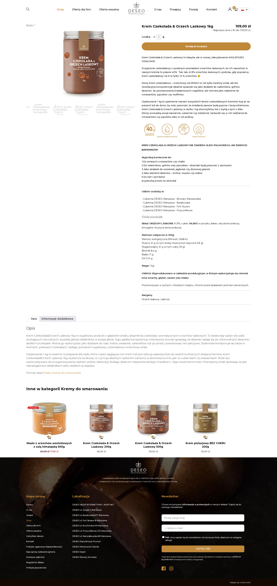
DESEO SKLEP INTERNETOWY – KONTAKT (93, 504)
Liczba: (146, 37)
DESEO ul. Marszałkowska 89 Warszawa (91, 536)
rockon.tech (245, 582)
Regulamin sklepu (35, 562)
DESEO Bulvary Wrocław (84, 557)
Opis (34, 318)
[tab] (34, 319)
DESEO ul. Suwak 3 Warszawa (86, 510)
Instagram (171, 567)
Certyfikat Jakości (35, 536)
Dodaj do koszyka (196, 46)
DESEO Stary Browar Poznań (86, 541)
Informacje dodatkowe (57, 318)
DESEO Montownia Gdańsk (85, 547)
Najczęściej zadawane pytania (40, 552)
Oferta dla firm (81, 9)
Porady (193, 9)
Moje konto (230, 8)
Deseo (29, 504)
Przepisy (175, 9)
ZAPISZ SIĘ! (203, 548)
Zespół (29, 515)
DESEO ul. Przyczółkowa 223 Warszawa (91, 531)
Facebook (164, 567)
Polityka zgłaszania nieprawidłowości (44, 547)
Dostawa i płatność (35, 557)
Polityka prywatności (36, 567)
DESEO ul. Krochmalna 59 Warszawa (90, 525)
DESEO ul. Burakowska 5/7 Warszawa (90, 515)
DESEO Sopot (79, 552)
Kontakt (211, 9)
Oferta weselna (109, 9)
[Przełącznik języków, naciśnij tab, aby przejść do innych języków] (244, 9)
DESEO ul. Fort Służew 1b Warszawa (89, 520)
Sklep (60, 9)
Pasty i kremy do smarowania (62, 372)
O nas (158, 9)
